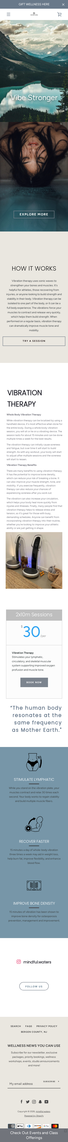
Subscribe (49, 1081)
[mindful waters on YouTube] (46, 1101)
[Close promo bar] (65, 1130)
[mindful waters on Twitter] (28, 1101)
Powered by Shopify (34, 1115)
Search (16, 1026)
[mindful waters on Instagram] (34, 1101)
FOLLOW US (34, 986)
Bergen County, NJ (34, 1032)
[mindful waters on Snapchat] (40, 1101)
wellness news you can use (34, 1046)
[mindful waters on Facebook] (21, 1101)
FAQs (28, 1026)
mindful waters (43, 1111)
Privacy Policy (46, 1026)
